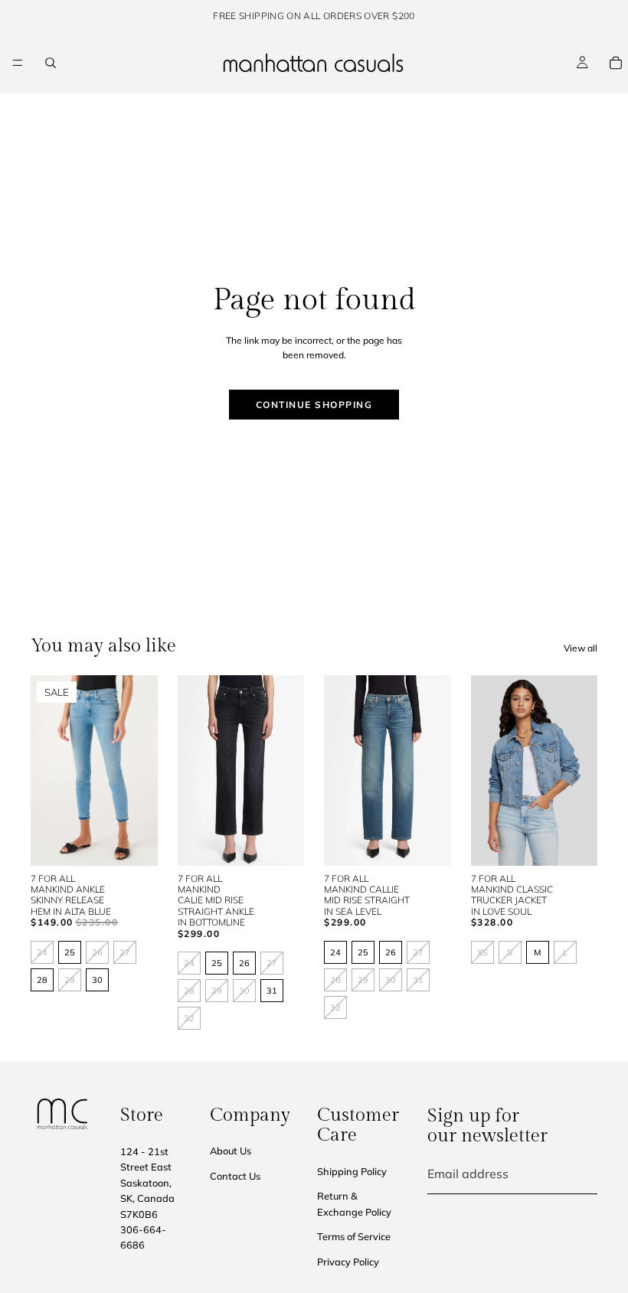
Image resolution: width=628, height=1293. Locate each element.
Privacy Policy (348, 1261)
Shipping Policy (352, 1170)
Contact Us (235, 1175)
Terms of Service (354, 1236)
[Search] (50, 63)
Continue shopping (314, 404)
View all (580, 648)
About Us (230, 1150)
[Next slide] (126, 770)
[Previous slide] (62, 770)
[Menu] (17, 62)
